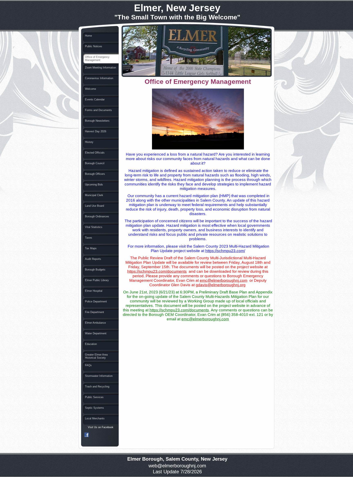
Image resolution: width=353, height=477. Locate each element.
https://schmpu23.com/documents (157, 271)
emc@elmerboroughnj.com (223, 280)
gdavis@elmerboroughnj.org (221, 285)
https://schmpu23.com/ (225, 251)
